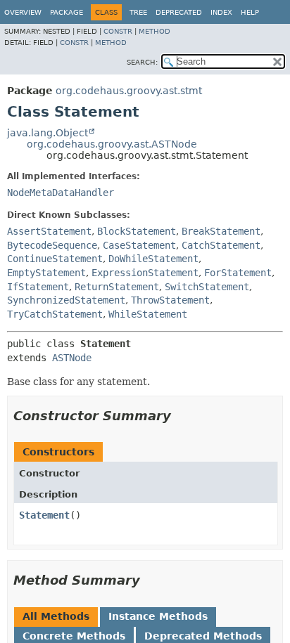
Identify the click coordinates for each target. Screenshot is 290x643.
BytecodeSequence (52, 245)
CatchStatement (221, 245)
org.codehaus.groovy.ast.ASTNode (112, 144)
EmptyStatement (46, 272)
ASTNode (72, 357)
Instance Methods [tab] (158, 616)
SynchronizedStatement (66, 300)
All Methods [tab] (56, 616)
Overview (23, 12)
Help (250, 12)
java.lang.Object (47, 132)
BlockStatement (136, 231)
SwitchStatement (207, 286)
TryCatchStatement (55, 314)
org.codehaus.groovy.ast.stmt (129, 90)
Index (221, 12)
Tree (138, 12)
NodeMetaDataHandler (60, 192)
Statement (44, 515)
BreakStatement (221, 231)
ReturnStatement (117, 286)
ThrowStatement (170, 300)
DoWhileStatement (153, 258)
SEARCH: (142, 62)
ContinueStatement (55, 258)
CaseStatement (139, 245)
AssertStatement (49, 231)
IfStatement (38, 286)
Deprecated (179, 12)
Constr (117, 31)
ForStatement (238, 272)
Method (154, 31)
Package (66, 12)
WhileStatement (147, 314)
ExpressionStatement (145, 272)
